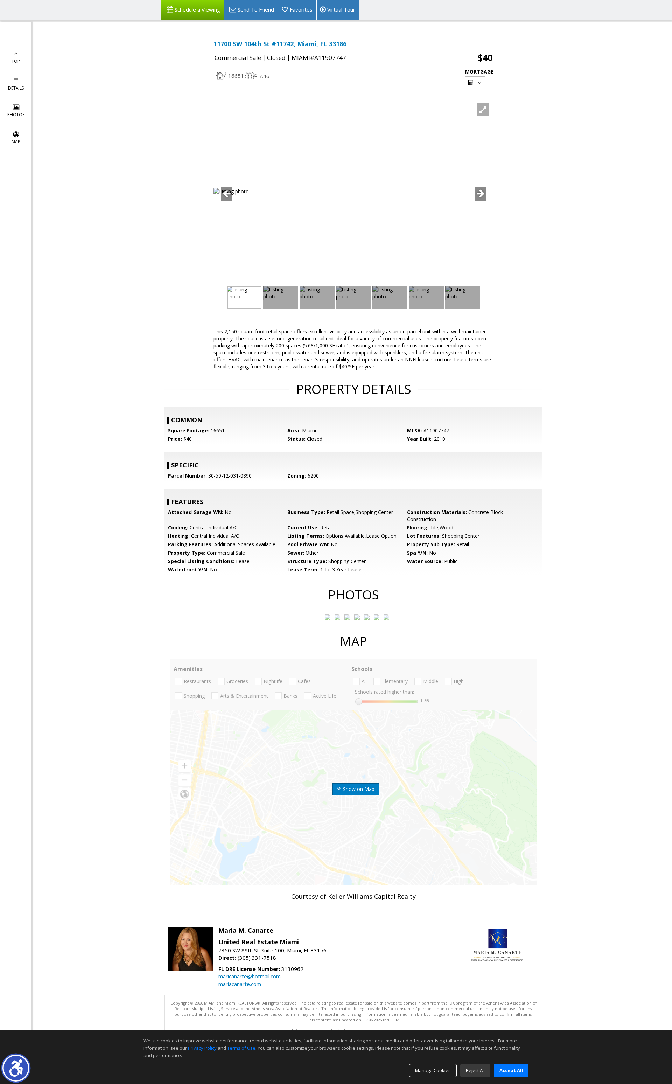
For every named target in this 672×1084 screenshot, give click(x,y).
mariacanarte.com (239, 983)
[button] (15, 1068)
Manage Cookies (433, 1070)
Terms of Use (241, 1048)
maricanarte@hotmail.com (249, 976)
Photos (15, 115)
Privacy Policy (202, 1048)
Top (16, 61)
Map (16, 142)
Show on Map (358, 789)
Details (16, 88)
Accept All (511, 1070)
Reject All (475, 1070)
